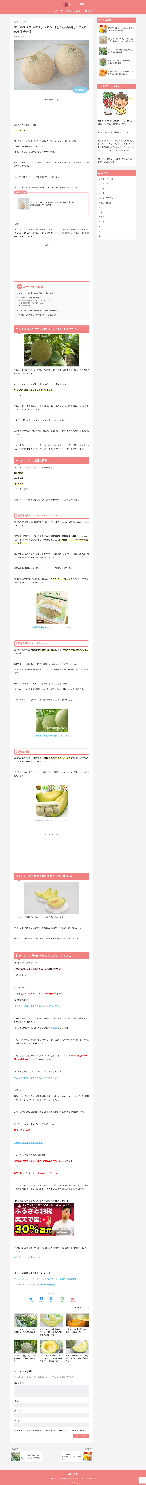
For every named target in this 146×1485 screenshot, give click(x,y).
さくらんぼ (103, 184)
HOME (74, 1474)
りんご (101, 212)
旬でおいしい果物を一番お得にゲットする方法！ (37, 315)
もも (100, 208)
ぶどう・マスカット (107, 198)
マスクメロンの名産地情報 (29, 298)
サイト (17, 1421)
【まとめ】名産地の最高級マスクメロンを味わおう (38, 310)
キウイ (101, 217)
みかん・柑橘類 (105, 203)
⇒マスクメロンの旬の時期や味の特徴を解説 (34, 1284)
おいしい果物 (77, 4)
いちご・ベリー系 (106, 179)
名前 (17, 1401)
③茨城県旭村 (26, 305)
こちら (55, 1028)
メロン (86, 1307)
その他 (101, 193)
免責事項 (54, 1479)
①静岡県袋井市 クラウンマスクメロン (35, 301)
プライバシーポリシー (88, 1479)
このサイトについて (73, 11)
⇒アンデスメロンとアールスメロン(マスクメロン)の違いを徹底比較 (45, 1279)
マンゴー (102, 222)
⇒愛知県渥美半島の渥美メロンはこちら (51, 735)
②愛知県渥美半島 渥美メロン (32, 303)
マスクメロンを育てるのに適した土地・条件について (39, 293)
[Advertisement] (51, 106)
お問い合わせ (88, 11)
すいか (101, 188)
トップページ (58, 11)
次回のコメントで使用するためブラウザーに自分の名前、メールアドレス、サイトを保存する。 (51, 1430)
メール (18, 1411)
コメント (19, 1383)
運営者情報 (63, 1479)
